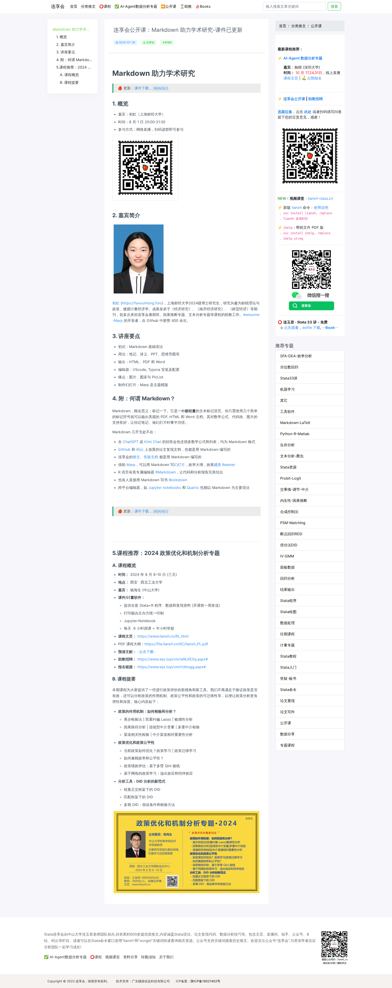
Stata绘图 (288, 611)
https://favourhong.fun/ (142, 303)
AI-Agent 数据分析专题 (302, 58)
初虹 (116, 303)
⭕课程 (105, 6)
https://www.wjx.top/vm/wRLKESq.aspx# (172, 659)
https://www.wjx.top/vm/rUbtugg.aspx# (171, 667)
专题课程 (287, 745)
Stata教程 (288, 656)
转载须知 (148, 957)
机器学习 (287, 389)
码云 (140, 449)
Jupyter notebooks (164, 487)
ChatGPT (130, 441)
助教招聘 (315, 98)
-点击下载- (146, 651)
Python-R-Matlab (294, 433)
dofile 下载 (311, 327)
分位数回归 (289, 367)
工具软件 (287, 411)
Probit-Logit (290, 478)
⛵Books (203, 6)
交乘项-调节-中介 (294, 489)
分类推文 (88, 6)
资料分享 (130, 957)
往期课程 (287, 634)
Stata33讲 (288, 378)
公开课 (316, 26)
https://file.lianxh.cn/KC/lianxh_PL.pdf (176, 644)
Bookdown (178, 480)
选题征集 (285, 111)
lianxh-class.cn (320, 198)
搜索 (334, 6)
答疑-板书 (288, 678)
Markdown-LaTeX (295, 422)
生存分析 (287, 445)
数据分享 (287, 734)
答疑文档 (151, 457)
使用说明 (321, 207)
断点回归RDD (291, 534)
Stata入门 (288, 667)
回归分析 (287, 578)
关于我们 (166, 957)
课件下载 (141, 88)
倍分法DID (288, 545)
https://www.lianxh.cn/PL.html (163, 636)
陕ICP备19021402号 (205, 981)
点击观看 (291, 327)
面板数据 (287, 567)
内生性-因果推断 (293, 500)
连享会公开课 (294, 98)
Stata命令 (288, 689)
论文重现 (287, 700)
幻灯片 (179, 464)
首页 (74, 6)
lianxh (297, 207)
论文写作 (287, 712)
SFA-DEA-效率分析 (296, 356)
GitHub (124, 449)
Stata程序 (288, 600)
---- (330, 327)
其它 (283, 400)
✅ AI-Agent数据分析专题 (136, 6)
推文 (136, 457)
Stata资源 (288, 467)
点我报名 (314, 78)
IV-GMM (287, 556)
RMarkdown (165, 472)
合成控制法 (289, 511)
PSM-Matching (292, 522)
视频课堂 (112, 957)
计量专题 (287, 645)
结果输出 (287, 589)
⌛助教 (186, 6)
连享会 (58, 6)
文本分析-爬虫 (292, 456)
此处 (307, 111)
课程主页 (291, 78)
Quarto (193, 487)
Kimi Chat (152, 441)
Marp (131, 464)
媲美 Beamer (224, 464)
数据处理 (287, 623)
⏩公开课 (168, 6)
